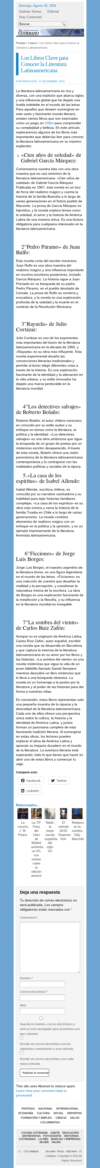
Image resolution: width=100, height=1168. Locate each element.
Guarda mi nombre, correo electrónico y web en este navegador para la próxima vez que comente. (50, 1029)
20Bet (49, 123)
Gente (55, 1132)
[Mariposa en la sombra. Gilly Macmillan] (77, 813)
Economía (25, 1113)
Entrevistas (31, 1135)
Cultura (32, 43)
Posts (60, 1151)
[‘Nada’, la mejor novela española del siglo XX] (50, 813)
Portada (20, 43)
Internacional (67, 1108)
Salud (74, 1117)
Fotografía (52, 1135)
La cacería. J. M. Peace (23, 829)
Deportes (74, 1113)
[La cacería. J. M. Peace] (22, 813)
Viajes (56, 1142)
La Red (43, 1139)
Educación (70, 1132)
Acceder (51, 1151)
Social (58, 1113)
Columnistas (50, 1122)
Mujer (44, 1142)
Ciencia (61, 1117)
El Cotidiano (31, 1151)
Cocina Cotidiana (34, 1132)
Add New (71, 1151)
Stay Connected (30, 17)
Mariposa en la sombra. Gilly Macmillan (79, 831)
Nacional (45, 1108)
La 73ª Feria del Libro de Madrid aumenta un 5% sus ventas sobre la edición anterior (37, 849)
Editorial (53, 11)
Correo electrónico (34, 992)
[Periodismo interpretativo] (50, 32)
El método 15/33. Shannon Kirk (64, 831)
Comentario (29, 917)
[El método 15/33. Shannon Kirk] (63, 813)
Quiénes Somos (30, 11)
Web (23, 1005)
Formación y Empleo (36, 1117)
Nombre (26, 978)
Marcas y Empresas (65, 1139)
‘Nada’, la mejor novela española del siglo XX (51, 837)
